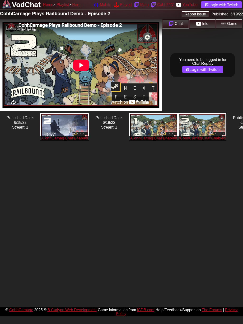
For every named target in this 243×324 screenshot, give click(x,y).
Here (76, 5)
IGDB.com (145, 310)
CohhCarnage (21, 310)
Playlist (62, 5)
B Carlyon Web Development (72, 310)
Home (48, 5)
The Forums (212, 310)
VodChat (26, 5)
